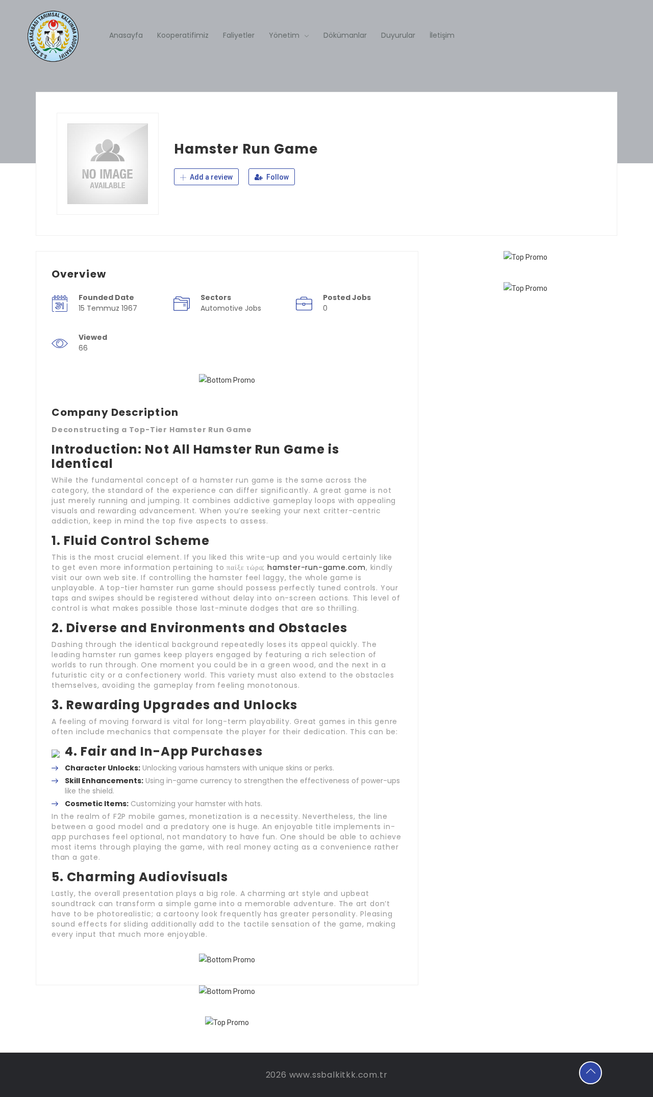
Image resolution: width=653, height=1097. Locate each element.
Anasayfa (126, 35)
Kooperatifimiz (183, 35)
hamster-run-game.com (316, 567)
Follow (277, 177)
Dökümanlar (345, 35)
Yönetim (284, 35)
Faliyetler (239, 35)
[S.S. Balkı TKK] (53, 36)
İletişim (442, 35)
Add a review (210, 177)
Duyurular (398, 35)
